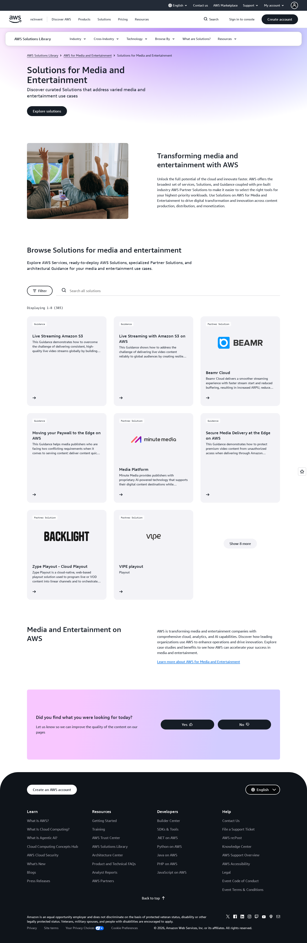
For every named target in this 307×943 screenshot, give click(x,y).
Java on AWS (167, 855)
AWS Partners (103, 881)
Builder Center (168, 820)
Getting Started (104, 820)
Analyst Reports (104, 872)
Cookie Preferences (124, 928)
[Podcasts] (271, 917)
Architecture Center (107, 855)
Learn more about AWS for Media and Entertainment (198, 661)
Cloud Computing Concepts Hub (52, 846)
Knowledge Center (236, 846)
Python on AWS (169, 846)
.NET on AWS (167, 837)
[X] (228, 917)
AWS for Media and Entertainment (88, 55)
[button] (61, 19)
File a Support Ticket (238, 829)
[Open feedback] (302, 471)
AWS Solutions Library (42, 55)
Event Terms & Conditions (242, 889)
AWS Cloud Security (42, 855)
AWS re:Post (232, 837)
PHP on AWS (167, 863)
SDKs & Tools (167, 829)
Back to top (151, 898)
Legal (226, 872)
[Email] (278, 917)
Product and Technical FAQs (114, 863)
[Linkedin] (242, 917)
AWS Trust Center (106, 837)
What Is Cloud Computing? (48, 829)
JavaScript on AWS (172, 872)
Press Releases (38, 881)
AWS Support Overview (240, 855)
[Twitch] (256, 917)
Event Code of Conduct (240, 881)
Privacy (32, 928)
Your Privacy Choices (80, 928)
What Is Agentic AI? (42, 837)
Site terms (51, 928)
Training (98, 829)
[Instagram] (249, 917)
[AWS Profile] (294, 5)
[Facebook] (235, 917)
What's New (36, 863)
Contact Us (231, 820)
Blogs (31, 872)
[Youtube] (264, 917)
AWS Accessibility (236, 863)
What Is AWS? (38, 820)
